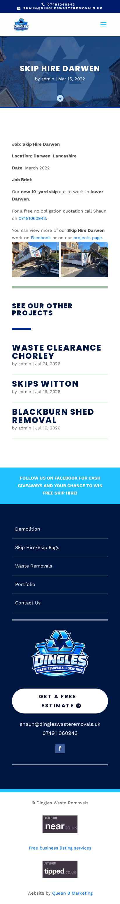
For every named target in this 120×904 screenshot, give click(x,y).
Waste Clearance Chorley (57, 352)
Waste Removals (33, 566)
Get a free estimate (58, 701)
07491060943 (32, 218)
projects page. (88, 237)
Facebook (41, 237)
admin (47, 78)
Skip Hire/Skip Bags (37, 548)
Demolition (27, 529)
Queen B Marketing (72, 893)
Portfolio (25, 584)
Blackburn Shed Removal (53, 416)
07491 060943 (60, 733)
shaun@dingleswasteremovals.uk (60, 724)
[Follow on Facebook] (60, 748)
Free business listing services (60, 848)
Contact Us (27, 603)
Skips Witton (45, 384)
